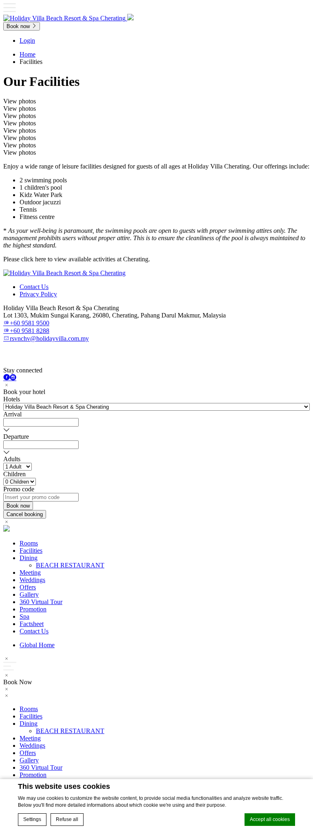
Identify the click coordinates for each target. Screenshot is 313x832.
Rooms (29, 543)
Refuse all (67, 819)
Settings (32, 819)
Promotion (33, 609)
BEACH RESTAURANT (70, 565)
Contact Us (34, 286)
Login (27, 40)
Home (27, 54)
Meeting (30, 572)
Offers (28, 587)
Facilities (31, 550)
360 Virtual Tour (41, 601)
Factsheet (32, 623)
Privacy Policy (38, 294)
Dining (28, 557)
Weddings (32, 579)
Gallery (29, 594)
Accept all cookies (270, 819)
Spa (24, 616)
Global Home (37, 645)
